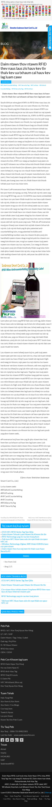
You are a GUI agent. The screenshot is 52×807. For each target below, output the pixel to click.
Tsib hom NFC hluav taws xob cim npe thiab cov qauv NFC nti (24, 601)
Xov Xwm (8, 562)
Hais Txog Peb (7, 697)
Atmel (3, 749)
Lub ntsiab (45, 796)
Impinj (3, 752)
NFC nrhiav (34, 85)
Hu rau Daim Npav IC (10, 667)
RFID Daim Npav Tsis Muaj (12, 664)
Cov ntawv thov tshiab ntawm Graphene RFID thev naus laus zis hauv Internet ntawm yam (25, 590)
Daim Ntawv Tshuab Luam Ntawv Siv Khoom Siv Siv (24, 534)
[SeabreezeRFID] (19, 28)
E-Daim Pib (5, 678)
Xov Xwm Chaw (19, 799)
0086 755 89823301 (12, 4)
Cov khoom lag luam (31, 796)
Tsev (6, 796)
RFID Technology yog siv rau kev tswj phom (20, 536)
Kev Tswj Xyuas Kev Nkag (12, 686)
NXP (3, 760)
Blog (6, 566)
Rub (40, 799)
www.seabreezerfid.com (24, 735)
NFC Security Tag (23, 85)
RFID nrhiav (29, 89)
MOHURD (5, 756)
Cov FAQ (6, 799)
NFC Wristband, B (11, 682)
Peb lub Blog (32, 799)
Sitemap (48, 792)
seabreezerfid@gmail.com (32, 4)
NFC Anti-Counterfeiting (9, 85)
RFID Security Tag (17, 89)
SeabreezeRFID (7, 763)
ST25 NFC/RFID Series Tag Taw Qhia (17, 532)
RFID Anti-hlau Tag (9, 671)
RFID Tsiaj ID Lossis (9, 675)
